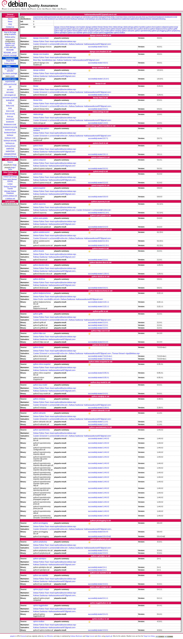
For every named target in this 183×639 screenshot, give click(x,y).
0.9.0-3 (105, 197)
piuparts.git (108, 636)
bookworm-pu (10, 130)
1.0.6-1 (105, 123)
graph (12, 76)
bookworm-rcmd (10, 124)
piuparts (12, 636)
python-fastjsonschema (159, 29)
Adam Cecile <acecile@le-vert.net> (46, 299)
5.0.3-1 (105, 168)
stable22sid (10, 151)
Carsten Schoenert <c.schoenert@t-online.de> (50, 44)
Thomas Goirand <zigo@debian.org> (126, 353)
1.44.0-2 (106, 438)
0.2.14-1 (106, 213)
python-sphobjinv (60, 33)
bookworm (10, 122)
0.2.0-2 (105, 183)
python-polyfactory (173, 31)
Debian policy (10, 37)
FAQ (10, 24)
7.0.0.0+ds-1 (107, 356)
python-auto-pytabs (86, 29)
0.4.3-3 (105, 342)
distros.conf (10, 45)
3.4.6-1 (105, 584)
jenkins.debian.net (10, 196)
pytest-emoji (173, 27)
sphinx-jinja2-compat (90, 33)
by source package (10, 73)
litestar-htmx (107, 27)
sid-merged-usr (10, 95)
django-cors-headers (77, 27)
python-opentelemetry (143, 31)
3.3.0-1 (105, 550)
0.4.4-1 (105, 614)
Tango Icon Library (149, 636)
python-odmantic (128, 31)
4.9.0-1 (105, 63)
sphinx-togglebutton (106, 33)
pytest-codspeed (162, 27)
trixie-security (10, 114)
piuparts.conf (10, 43)
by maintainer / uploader (10, 70)
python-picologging (159, 31)
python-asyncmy (73, 29)
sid (12, 66)
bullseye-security (10, 140)
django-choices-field (61, 27)
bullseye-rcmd (10, 138)
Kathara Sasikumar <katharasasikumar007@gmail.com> (90, 44)
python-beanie (116, 29)
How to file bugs (10, 32)
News (10, 21)
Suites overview (10, 63)
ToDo (10, 169)
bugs (15, 165)
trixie (10, 108)
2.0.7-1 (105, 138)
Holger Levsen (90, 636)
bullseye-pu (10, 143)
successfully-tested (95, 47)
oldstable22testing (10, 157)
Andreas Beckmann (76, 636)
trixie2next (10, 119)
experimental (10, 81)
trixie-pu (10, 116)
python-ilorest (72, 31)
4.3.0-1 (105, 630)
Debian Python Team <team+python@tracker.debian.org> (54, 41)
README (10, 50)
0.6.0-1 (105, 288)
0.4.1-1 (105, 598)
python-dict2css (144, 29)
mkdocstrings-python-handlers (134, 27)
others (99, 636)
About (10, 19)
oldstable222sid (10, 154)
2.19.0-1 (106, 408)
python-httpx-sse (60, 31)
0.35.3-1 (106, 373)
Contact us (10, 27)
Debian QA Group (10, 177)
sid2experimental (10, 84)
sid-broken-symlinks (10, 98)
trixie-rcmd (10, 111)
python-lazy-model (102, 31)
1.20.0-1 (106, 274)
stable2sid (10, 149)
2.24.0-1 (106, 95)
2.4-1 (105, 567)
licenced (23, 636)
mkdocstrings (118, 27)
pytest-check (151, 27)
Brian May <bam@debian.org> (44, 60)
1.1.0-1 (105, 422)
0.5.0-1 (105, 109)
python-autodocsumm (102, 29)
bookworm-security (10, 127)
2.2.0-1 (105, 260)
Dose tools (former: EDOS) (10, 180)
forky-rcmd (10, 106)
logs (14, 47)
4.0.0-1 (105, 47)
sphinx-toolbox (119, 33)
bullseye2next (10, 146)
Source (10, 162)
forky (10, 103)
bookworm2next (10, 132)
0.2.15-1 (106, 241)
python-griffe (172, 29)
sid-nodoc (10, 92)
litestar (100, 27)
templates (12, 34)
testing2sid (10, 100)
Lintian (10, 184)
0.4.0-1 (105, 393)
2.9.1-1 (105, 154)
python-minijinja (115, 31)
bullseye (10, 135)
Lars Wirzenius (48, 636)
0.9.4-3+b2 (107, 536)
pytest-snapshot (60, 29)
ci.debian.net (10, 198)
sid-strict (10, 89)
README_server (10, 53)
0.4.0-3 (105, 227)
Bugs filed (10, 61)
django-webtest (91, 27)
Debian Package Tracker (10, 187)
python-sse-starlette (75, 33)
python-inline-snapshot (86, 31)
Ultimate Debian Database (10, 192)
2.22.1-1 (106, 302)
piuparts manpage (10, 55)
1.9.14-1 (106, 79)
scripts (6, 47)
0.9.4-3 (105, 532)
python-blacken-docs (130, 29)
